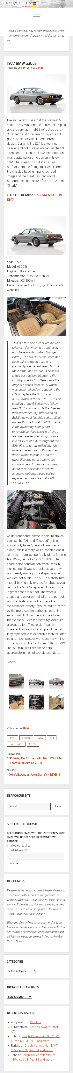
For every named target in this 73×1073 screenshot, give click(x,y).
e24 (51, 737)
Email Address (17, 850)
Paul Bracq (16, 744)
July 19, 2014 (25, 67)
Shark (32, 744)
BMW (25, 728)
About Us (35, 1022)
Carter (39, 67)
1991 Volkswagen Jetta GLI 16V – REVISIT (33, 774)
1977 (13, 737)
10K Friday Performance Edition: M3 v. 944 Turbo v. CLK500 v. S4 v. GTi (34, 761)
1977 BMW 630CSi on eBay (34, 197)
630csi (26, 737)
